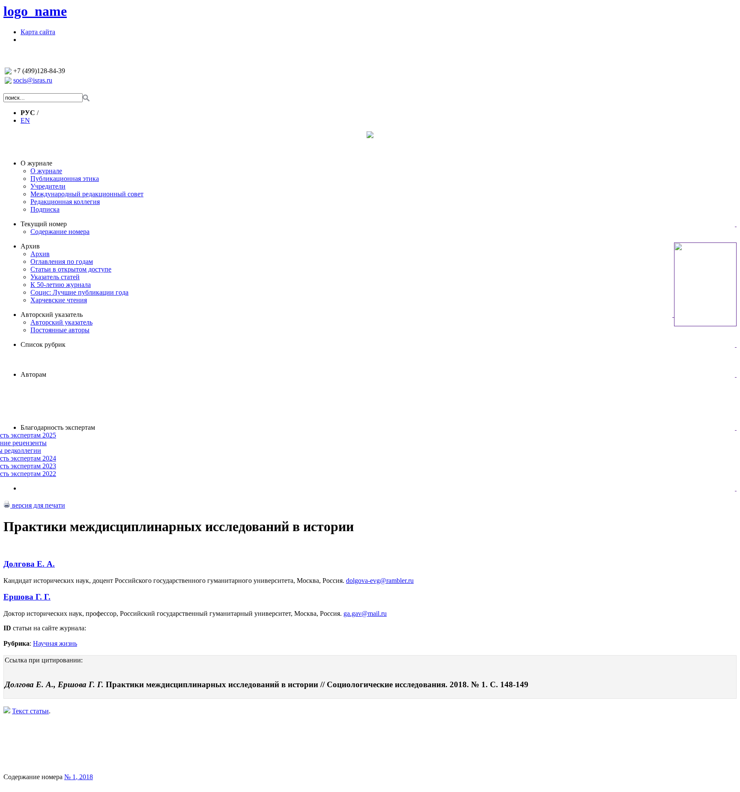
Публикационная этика (64, 178)
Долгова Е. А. (29, 563)
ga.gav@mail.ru (365, 613)
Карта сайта (38, 31)
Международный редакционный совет (86, 194)
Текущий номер (44, 224)
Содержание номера (60, 231)
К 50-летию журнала (60, 284)
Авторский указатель (52, 314)
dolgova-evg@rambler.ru (380, 580)
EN (25, 120)
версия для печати (37, 505)
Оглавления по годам (61, 261)
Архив (30, 246)
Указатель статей (55, 277)
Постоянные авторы (60, 330)
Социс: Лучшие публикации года (79, 292)
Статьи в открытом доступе (70, 269)
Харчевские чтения (58, 300)
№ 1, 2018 (78, 776)
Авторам (33, 374)
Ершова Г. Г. (27, 596)
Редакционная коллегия (65, 201)
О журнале (36, 163)
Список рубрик (43, 344)
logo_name (35, 11)
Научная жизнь (55, 643)
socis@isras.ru (32, 80)
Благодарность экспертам (58, 427)
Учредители (48, 186)
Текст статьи (30, 711)
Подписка (45, 209)
